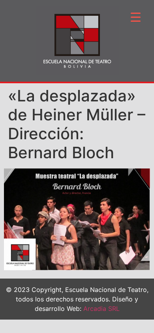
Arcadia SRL (101, 308)
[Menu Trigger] (135, 17)
